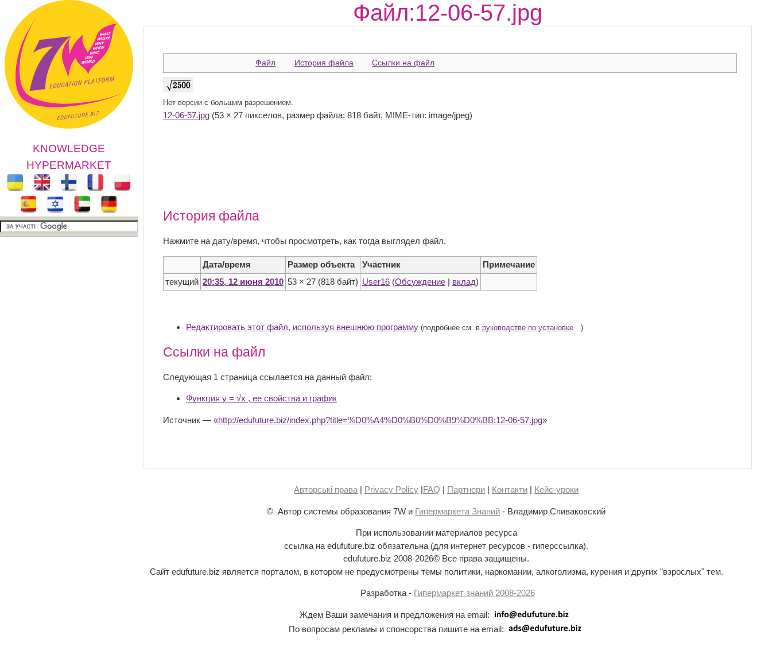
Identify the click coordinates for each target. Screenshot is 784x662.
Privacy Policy (391, 489)
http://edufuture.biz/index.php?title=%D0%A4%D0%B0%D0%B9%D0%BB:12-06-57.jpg (380, 420)
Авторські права (326, 489)
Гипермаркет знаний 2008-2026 (474, 593)
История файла (324, 62)
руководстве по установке (527, 328)
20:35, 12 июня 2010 (243, 282)
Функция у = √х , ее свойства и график (261, 398)
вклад (464, 282)
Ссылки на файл (403, 62)
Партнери (466, 489)
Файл (265, 62)
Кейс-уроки (556, 489)
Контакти (509, 489)
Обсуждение (420, 282)
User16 (376, 282)
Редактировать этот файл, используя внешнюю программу (302, 327)
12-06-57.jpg (186, 115)
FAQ (431, 489)
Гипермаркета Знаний (457, 511)
